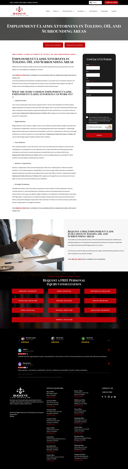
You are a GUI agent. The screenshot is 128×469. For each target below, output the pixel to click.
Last (87, 78)
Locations (80, 11)
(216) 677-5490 (51, 415)
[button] (108, 340)
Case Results (93, 11)
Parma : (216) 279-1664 (28, 310)
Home (48, 11)
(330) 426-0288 (51, 397)
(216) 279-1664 (78, 414)
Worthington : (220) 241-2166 (100, 291)
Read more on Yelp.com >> (26, 374)
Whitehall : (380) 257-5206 (64, 310)
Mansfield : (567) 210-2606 (64, 319)
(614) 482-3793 (51, 424)
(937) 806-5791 (78, 423)
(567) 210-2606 (51, 451)
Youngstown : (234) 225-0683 (27, 300)
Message (88, 95)
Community (104, 11)
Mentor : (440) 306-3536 (100, 300)
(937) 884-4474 (51, 433)
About (55, 11)
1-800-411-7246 (20, 75)
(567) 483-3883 (78, 432)
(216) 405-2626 (51, 442)
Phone (88, 88)
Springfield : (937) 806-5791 (27, 291)
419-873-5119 (50, 460)
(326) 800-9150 (78, 405)
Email (90, 81)
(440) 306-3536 (78, 396)
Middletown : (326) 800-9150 (100, 310)
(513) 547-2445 (51, 406)
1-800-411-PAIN (111, 2)
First (87, 71)
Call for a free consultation (53, 45)
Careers (114, 11)
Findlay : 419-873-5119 (64, 291)
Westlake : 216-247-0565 (64, 300)
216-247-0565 (78, 441)
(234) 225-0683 (78, 460)
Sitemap (12, 416)
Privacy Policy (13, 414)
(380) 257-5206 (78, 451)
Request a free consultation (75, 45)
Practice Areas (67, 11)
